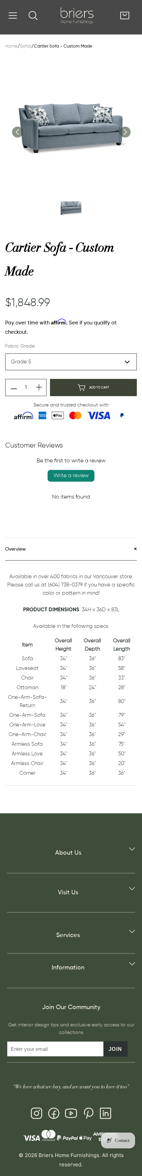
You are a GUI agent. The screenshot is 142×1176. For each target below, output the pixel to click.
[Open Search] (33, 15)
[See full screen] (71, 126)
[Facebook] (54, 1114)
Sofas (25, 46)
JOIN (115, 1049)
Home (11, 46)
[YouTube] (71, 1114)
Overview (15, 549)
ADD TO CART (99, 387)
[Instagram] (36, 1114)
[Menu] (12, 15)
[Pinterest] (88, 1114)
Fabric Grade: (20, 346)
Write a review (71, 476)
